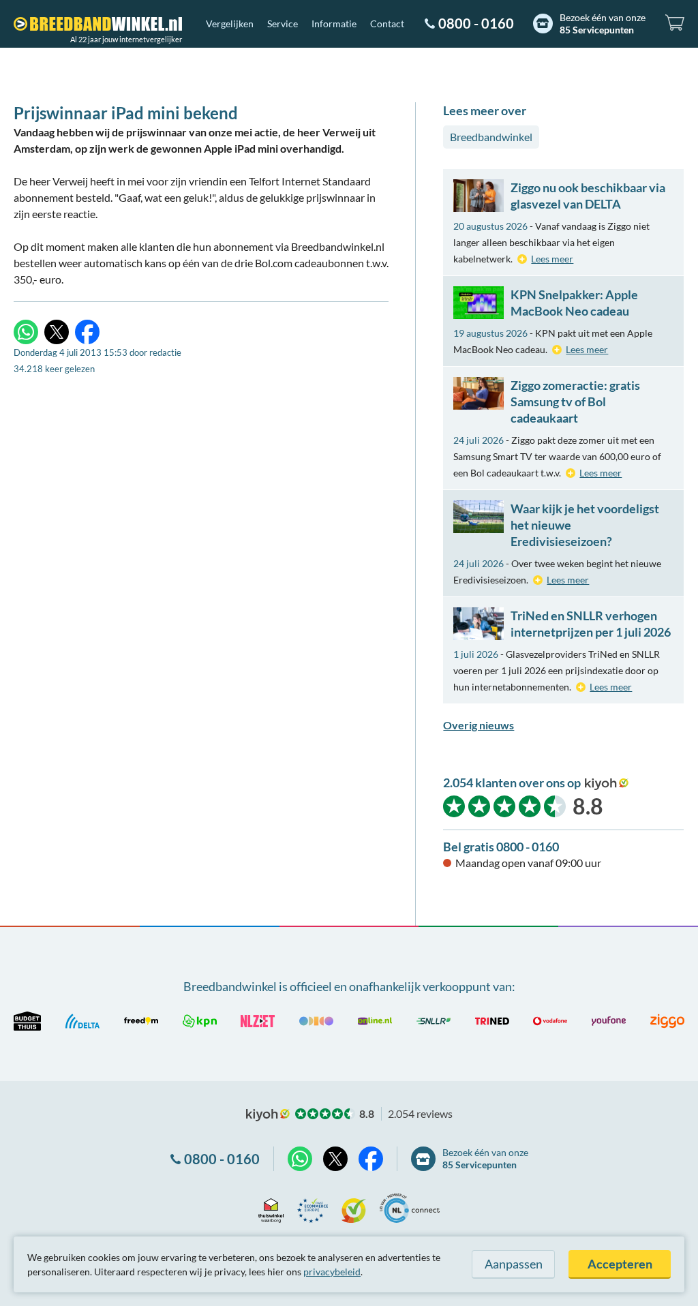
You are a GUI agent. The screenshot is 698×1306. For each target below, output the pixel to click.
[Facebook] (87, 332)
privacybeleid (332, 1271)
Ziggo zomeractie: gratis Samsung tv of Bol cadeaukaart (575, 401)
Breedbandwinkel (491, 136)
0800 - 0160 (476, 23)
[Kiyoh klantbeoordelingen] (354, 1208)
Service (282, 23)
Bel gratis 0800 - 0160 (501, 846)
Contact (387, 23)
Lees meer (552, 258)
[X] (56, 332)
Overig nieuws (478, 724)
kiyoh (606, 784)
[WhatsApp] (26, 332)
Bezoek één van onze (603, 23)
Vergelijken (230, 23)
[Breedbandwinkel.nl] (98, 24)
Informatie (334, 23)
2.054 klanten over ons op (512, 782)
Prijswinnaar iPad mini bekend (126, 113)
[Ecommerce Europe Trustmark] (312, 1208)
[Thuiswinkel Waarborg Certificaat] (271, 1208)
